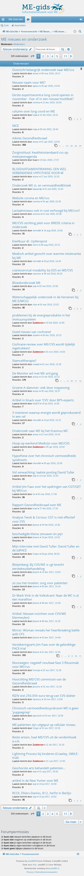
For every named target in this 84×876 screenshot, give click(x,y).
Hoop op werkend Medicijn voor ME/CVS (41, 443)
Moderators (19, 44)
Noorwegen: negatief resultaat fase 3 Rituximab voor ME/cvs (45, 665)
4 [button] (52, 56)
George (36, 670)
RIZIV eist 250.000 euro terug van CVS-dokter (43, 696)
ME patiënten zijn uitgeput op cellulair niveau (43, 725)
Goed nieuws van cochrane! (31, 332)
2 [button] (43, 56)
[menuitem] (80, 31)
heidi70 (36, 403)
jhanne (36, 525)
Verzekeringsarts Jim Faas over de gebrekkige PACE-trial (43, 646)
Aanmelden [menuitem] (82, 20)
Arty (34, 865)
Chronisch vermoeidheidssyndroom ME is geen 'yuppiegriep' (45, 710)
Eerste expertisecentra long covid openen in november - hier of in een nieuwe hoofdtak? (43, 97)
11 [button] (65, 56)
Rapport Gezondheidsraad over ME (36, 505)
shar (35, 304)
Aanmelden (20, 25)
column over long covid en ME (33, 111)
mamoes (37, 273)
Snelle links (4, 20)
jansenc (36, 686)
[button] (32, 56)
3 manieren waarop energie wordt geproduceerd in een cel (46, 414)
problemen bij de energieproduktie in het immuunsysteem (41, 317)
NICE (15, 126)
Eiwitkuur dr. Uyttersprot (29, 241)
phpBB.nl (54, 868)
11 (76, 381)
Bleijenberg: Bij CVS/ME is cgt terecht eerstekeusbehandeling (38, 566)
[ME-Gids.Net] (42, 8)
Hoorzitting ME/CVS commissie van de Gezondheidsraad (39, 681)
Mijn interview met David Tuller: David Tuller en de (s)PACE (45, 548)
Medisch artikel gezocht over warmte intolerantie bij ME (46, 256)
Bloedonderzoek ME (26, 283)
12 (80, 381)
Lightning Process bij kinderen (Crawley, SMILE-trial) (45, 756)
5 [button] (57, 56)
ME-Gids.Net (16, 19)
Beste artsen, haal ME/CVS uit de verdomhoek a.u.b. (44, 739)
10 (72, 381)
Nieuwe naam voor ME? (28, 82)
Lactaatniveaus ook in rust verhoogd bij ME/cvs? (46, 210)
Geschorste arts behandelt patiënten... (38, 768)
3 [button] (48, 56)
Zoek (6, 25)
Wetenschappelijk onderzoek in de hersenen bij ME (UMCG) (45, 299)
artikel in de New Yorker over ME (35, 780)
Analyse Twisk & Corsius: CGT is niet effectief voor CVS (43, 519)
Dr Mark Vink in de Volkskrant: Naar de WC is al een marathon (45, 597)
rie (34, 494)
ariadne (36, 335)
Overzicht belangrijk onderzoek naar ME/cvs (43, 70)
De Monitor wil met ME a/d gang (35, 373)
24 (80, 145)
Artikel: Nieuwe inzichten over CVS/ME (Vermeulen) (39, 616)
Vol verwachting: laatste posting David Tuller (43, 472)
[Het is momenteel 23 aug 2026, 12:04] (75, 31)
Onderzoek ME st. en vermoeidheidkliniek (41, 185)
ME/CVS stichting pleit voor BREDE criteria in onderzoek (43, 225)
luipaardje (37, 189)
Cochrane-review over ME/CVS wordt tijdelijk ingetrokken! (43, 346)
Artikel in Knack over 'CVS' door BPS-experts (43, 400)
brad (35, 508)
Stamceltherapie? (24, 361)
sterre (36, 245)
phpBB (31, 861)
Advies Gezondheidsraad (29, 138)
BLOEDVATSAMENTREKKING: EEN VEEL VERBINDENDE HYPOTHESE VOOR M (39, 171)
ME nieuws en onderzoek (24, 39)
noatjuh (36, 364)
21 (67, 145)
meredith (37, 230)
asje (35, 286)
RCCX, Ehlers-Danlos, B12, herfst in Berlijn (41, 793)
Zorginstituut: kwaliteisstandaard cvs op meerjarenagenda (40, 154)
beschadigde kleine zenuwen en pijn (37, 534)
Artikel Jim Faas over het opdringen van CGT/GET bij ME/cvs (46, 489)
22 (72, 145)
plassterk (37, 715)
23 (76, 145)
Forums (29, 20)
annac (36, 73)
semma (36, 102)
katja (35, 115)
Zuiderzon (38, 323)
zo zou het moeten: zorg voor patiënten (39, 583)
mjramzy (37, 699)
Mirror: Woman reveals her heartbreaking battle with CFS (46, 632)
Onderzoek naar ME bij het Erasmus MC (40, 431)
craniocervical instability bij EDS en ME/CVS (42, 270)
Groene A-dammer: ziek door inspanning (41, 388)
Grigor (36, 554)
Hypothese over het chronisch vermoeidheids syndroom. (44, 458)
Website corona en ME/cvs (30, 198)
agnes (36, 86)
